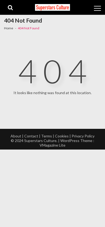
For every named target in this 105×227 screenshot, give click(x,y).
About (15, 136)
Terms (46, 136)
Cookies (62, 136)
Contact (31, 136)
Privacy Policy (83, 136)
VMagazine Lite (52, 145)
